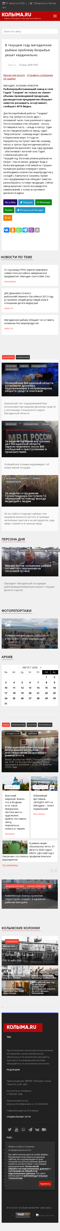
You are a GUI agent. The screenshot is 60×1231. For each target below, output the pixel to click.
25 (14, 698)
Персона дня (13, 539)
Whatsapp (44, 202)
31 (5, 703)
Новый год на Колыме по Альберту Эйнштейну (44, 977)
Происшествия (39, 366)
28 (38, 698)
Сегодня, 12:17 (12, 787)
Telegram (27, 202)
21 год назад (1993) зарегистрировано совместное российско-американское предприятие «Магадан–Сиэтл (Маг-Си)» (27, 273)
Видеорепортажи (15, 886)
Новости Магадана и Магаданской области (22, 18)
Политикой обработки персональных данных (28, 1167)
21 (38, 693)
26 (22, 698)
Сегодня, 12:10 (40, 787)
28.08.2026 (11, 366)
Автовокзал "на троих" (20, 955)
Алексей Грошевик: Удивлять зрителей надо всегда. (13, 991)
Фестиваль (39, 814)
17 (5, 693)
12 (22, 687)
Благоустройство (36, 886)
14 (38, 687)
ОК (8, 217)
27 (30, 698)
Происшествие (18, 725)
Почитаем (12, 941)
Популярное (8, 357)
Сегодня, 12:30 (12, 733)
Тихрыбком (53, 550)
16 (54, 687)
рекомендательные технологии (28, 1177)
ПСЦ (4, 865)
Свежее (6, 725)
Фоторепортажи (17, 611)
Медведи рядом (13, 482)
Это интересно (45, 725)
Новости (12, 65)
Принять (45, 1183)
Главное (24, 366)
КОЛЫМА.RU (16, 15)
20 (30, 693)
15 (46, 687)
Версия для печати (14, 75)
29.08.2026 (11, 424)
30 (54, 698)
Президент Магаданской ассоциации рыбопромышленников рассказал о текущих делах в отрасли (29, 587)
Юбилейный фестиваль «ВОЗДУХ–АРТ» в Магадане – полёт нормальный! (29, 637)
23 (54, 693)
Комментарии (22, 357)
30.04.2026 (11, 550)
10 (5, 687)
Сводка (45, 424)
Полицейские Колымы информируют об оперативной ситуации (26, 466)
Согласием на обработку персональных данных (23, 1172)
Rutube (9, 210)
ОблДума (9, 834)
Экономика (10, 281)
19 (22, 693)
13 (30, 687)
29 (46, 698)
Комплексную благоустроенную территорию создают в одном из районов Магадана (25, 899)
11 (14, 687)
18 (14, 693)
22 (46, 693)
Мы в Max (10, 202)
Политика (31, 725)
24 (5, 698)
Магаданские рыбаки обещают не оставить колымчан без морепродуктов (29, 321)
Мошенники (11, 369)
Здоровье (32, 733)
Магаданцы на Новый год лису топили (14, 977)
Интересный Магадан (31, 210)
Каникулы (12, 865)
